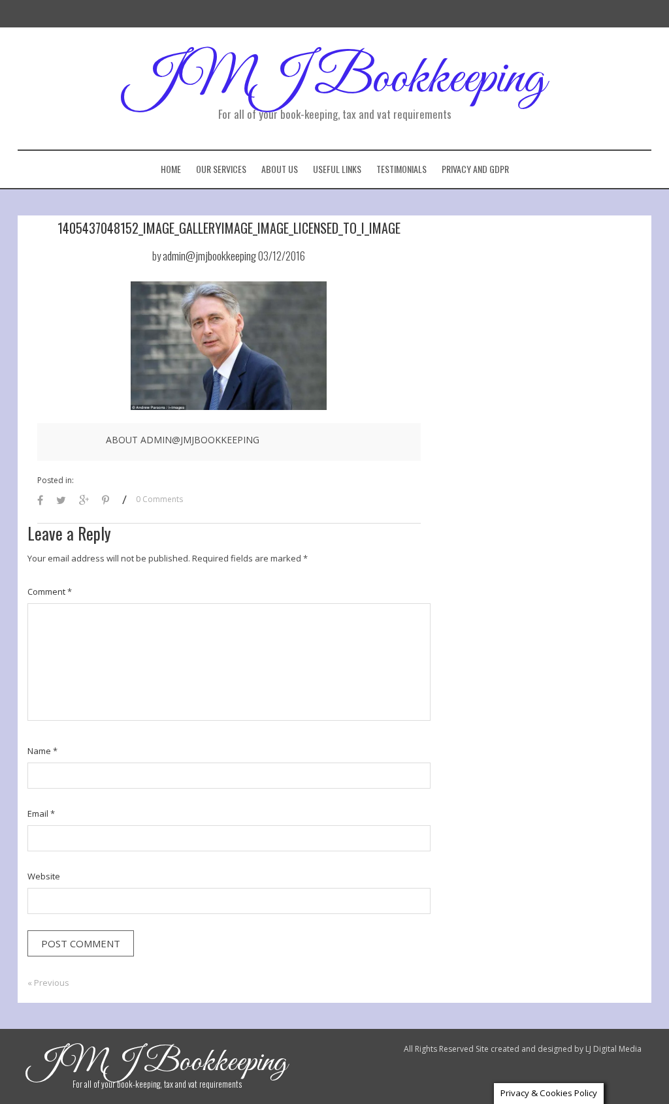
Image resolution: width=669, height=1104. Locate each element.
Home (171, 169)
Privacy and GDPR (475, 169)
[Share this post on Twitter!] (61, 501)
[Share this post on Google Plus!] (84, 501)
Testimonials (401, 169)
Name (42, 751)
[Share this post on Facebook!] (40, 501)
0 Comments (159, 499)
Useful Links (337, 169)
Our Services (221, 169)
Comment (49, 591)
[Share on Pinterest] (105, 501)
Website (43, 876)
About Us (279, 169)
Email (41, 813)
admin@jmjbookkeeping (209, 255)
